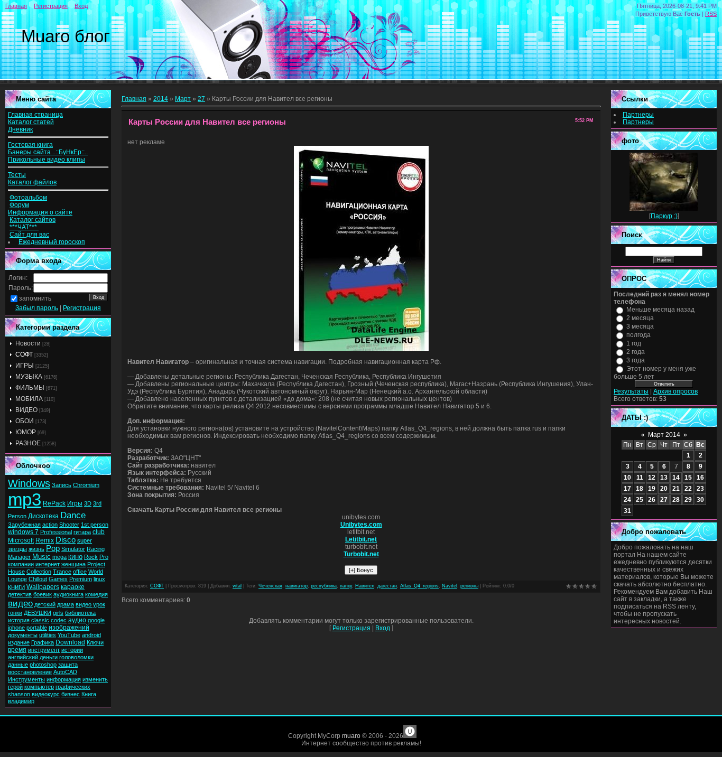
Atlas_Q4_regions (419, 585)
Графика (42, 642)
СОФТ (24, 354)
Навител (364, 585)
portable (36, 627)
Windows (29, 483)
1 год (633, 343)
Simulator (73, 549)
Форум (19, 205)
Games (58, 579)
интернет (47, 564)
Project (96, 564)
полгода (638, 335)
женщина (73, 564)
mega (59, 557)
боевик (42, 594)
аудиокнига (68, 594)
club (98, 532)
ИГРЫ (24, 365)
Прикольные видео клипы (46, 159)
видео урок (90, 604)
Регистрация (51, 6)
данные (18, 664)
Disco (65, 540)
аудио (77, 620)
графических (72, 687)
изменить (95, 679)
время (17, 649)
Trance (62, 571)
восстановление (30, 672)
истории (72, 650)
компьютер (39, 687)
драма (65, 604)
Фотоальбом (28, 197)
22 (688, 488)
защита (68, 664)
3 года (635, 360)
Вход (81, 6)
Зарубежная (24, 524)
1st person (94, 524)
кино (75, 556)
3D (87, 503)
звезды (17, 549)
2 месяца (640, 318)
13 (664, 477)
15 (688, 477)
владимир (21, 701)
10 (627, 477)
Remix (44, 540)
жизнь (36, 549)
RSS (711, 14)
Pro (103, 557)
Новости (28, 343)
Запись (61, 485)
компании (21, 564)
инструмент (44, 650)
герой (15, 687)
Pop (53, 548)
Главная (16, 6)
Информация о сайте (40, 212)
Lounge (17, 579)
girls (58, 613)
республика (324, 585)
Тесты (17, 175)
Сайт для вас (29, 234)
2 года (635, 352)
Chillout (38, 579)
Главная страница (35, 114)
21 (676, 488)
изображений (69, 627)
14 (676, 477)
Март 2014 (664, 434)
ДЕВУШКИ (37, 613)
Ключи (95, 642)
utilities (47, 635)
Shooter (69, 524)
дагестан (387, 585)
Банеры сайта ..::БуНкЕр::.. (48, 152)
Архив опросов (675, 391)
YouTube (69, 635)
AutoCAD (65, 672)
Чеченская (270, 585)
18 (639, 488)
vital (237, 585)
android (91, 635)
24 (627, 499)
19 (651, 488)
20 (664, 488)
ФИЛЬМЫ (29, 387)
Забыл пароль (36, 308)
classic (40, 620)
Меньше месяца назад (660, 309)
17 (627, 488)
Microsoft (21, 540)
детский (44, 604)
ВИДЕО (26, 410)
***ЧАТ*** (24, 227)
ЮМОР (25, 432)
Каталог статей (31, 122)
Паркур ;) (664, 216)
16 (700, 477)
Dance (73, 515)
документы (23, 635)
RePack (54, 503)
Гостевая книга (30, 144)
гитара (82, 532)
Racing (96, 549)
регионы (469, 585)
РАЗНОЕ (28, 443)
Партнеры (638, 114)
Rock (91, 557)
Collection (38, 571)
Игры (74, 503)
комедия (96, 594)
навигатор (296, 585)
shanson (19, 694)
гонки (15, 613)
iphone (16, 627)
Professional (56, 532)
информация (64, 679)
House (16, 571)
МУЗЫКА (28, 376)
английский (23, 657)
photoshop (43, 664)
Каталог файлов (32, 182)
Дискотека (43, 516)
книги (16, 587)
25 (639, 499)
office (80, 571)
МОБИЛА (29, 399)
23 (700, 488)
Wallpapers (42, 587)
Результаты (631, 391)
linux (99, 579)
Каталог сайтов (32, 219)
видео (20, 603)
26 (651, 499)
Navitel (449, 585)
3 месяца (640, 326)
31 (627, 511)
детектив (20, 594)
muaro (351, 736)
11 (639, 477)
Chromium (86, 485)
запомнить (35, 298)
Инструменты (26, 679)
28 (676, 499)
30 (700, 499)
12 (651, 477)
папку (346, 585)
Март (183, 98)
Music (41, 556)
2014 (160, 98)
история (19, 620)
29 (688, 499)
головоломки (76, 657)
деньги (49, 657)
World (95, 571)
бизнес (70, 694)
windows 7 (23, 532)
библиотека (80, 613)
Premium (80, 579)
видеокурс (46, 694)
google (96, 620)
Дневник (20, 129)
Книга (88, 694)
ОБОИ (24, 421)
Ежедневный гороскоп (51, 242)
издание (19, 642)
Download (70, 642)
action (50, 524)
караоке (73, 587)
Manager (19, 557)
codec (59, 620)
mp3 (24, 499)
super (84, 540)
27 (201, 98)
